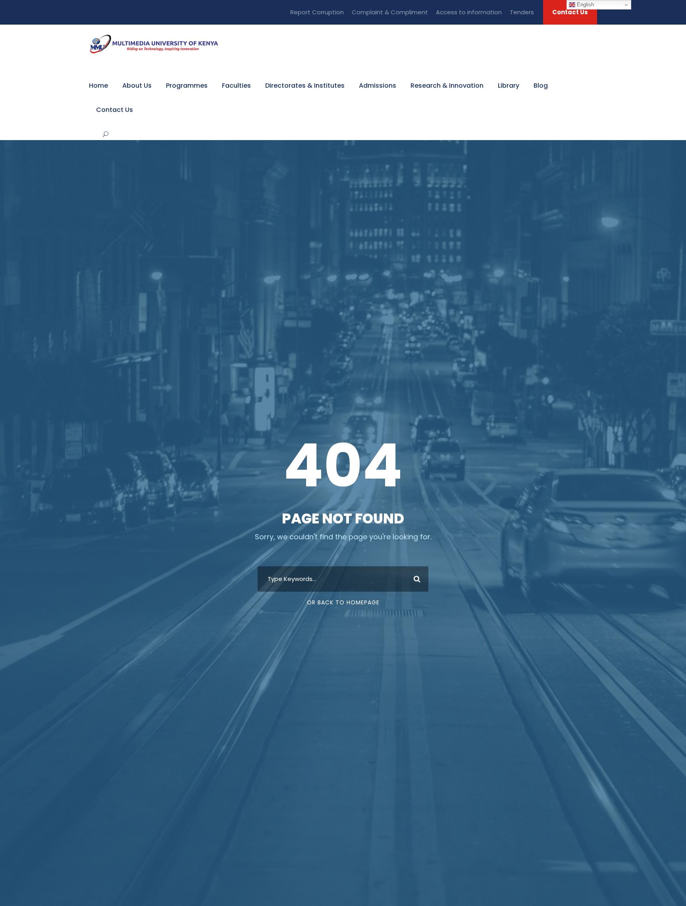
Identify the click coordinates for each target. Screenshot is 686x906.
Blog (541, 85)
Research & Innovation (447, 85)
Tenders (522, 12)
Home (98, 85)
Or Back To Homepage (343, 602)
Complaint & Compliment (390, 12)
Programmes (187, 85)
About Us (137, 85)
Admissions (377, 85)
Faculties (236, 85)
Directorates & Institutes (305, 85)
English (584, 5)
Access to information (469, 12)
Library (508, 85)
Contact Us (570, 12)
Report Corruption (317, 12)
